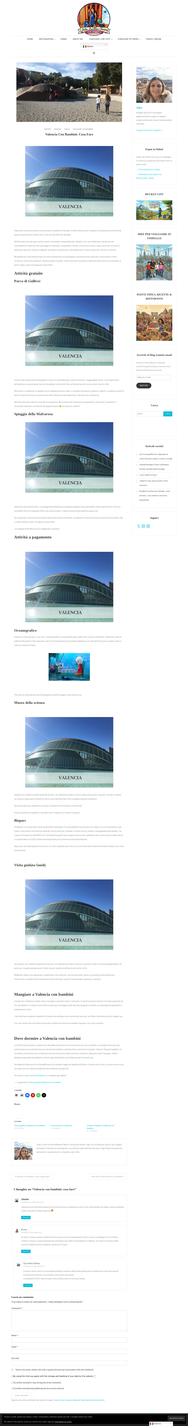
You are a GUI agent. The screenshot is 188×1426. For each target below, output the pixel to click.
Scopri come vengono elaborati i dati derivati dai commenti (79, 1400)
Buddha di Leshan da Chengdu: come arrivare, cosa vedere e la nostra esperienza (154, 495)
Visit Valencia (40, 1075)
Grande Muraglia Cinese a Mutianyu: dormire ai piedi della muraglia (154, 467)
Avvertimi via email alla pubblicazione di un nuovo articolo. (38, 1388)
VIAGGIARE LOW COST (99, 39)
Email (14, 1347)
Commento (16, 1308)
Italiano (89, 46)
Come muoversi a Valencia (61, 1126)
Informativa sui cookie (63, 1422)
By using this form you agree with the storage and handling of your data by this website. (54, 1376)
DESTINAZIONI (46, 39)
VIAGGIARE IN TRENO (128, 39)
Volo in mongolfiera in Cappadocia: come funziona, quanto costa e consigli (155, 456)
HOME (30, 39)
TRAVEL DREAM (153, 39)
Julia (139, 107)
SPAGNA (57, 129)
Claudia (25, 1199)
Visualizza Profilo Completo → (149, 130)
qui (80, 695)
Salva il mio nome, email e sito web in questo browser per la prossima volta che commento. (55, 1370)
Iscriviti (144, 385)
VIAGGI (67, 129)
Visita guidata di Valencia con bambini (44, 1082)
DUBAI (64, 39)
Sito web (15, 1358)
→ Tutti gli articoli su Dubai (148, 169)
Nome (14, 1335)
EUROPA (47, 129)
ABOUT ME (78, 39)
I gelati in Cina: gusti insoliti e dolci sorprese (153, 483)
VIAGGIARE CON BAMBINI (83, 129)
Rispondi (26, 1217)
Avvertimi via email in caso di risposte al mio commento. (37, 1383)
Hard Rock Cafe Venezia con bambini (106, 1177)
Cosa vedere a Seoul (148, 475)
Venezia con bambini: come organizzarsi (33, 1177)
